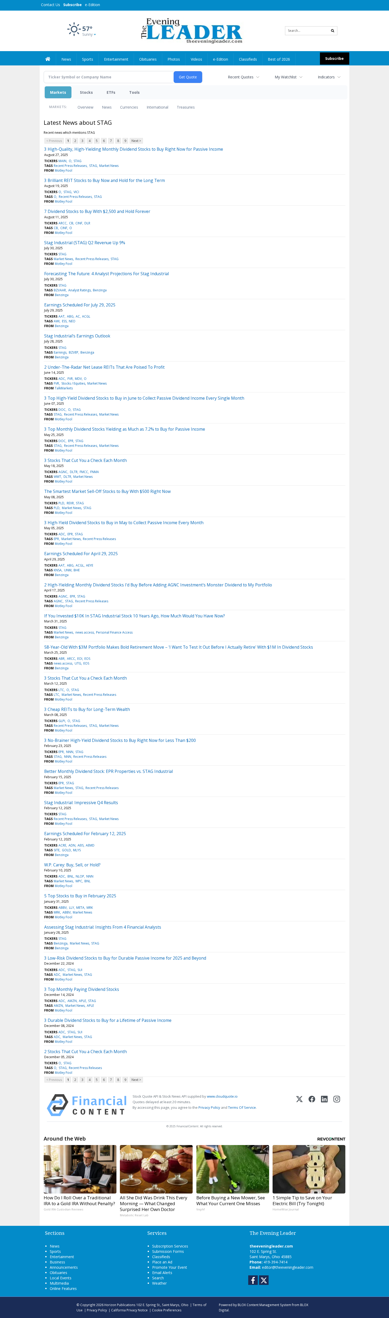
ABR (61, 658)
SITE (57, 850)
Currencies (129, 107)
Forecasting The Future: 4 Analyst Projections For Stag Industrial (106, 274)
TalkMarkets (64, 388)
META (80, 907)
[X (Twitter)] (299, 1105)
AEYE (89, 565)
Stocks (86, 92)
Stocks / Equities (73, 383)
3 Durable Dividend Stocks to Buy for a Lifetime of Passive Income (107, 1020)
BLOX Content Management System (264, 1305)
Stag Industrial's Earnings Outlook (77, 336)
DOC (62, 409)
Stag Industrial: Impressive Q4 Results (81, 802)
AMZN (72, 1001)
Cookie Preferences (167, 1310)
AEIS (81, 845)
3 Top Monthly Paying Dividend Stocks (81, 989)
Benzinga (100, 290)
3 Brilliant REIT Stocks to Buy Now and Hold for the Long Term (104, 180)
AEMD (90, 845)
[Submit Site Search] (332, 31)
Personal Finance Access (114, 632)
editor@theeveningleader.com (287, 1267)
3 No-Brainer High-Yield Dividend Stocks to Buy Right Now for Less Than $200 (120, 740)
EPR (70, 441)
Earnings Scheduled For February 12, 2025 (85, 833)
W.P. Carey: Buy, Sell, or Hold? (72, 865)
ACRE (62, 845)
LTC (61, 690)
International (157, 107)
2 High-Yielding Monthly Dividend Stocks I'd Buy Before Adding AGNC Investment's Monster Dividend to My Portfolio (158, 585)
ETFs (111, 92)
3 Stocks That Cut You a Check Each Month (85, 460)
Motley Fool (63, 170)
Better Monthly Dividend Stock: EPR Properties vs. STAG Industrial (108, 771)
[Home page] (190, 30)
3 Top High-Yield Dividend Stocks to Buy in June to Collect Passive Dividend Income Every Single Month (144, 398)
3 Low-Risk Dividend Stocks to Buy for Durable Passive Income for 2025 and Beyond (125, 958)
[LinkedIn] (324, 1105)
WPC (78, 881)
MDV (78, 378)
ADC (61, 378)
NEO (72, 321)
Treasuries (186, 107)
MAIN (62, 161)
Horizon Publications (119, 1305)
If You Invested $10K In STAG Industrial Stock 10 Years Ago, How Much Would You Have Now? (134, 616)
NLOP (80, 876)
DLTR (74, 472)
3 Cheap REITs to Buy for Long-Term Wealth (87, 709)
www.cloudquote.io (222, 1096)
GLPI (61, 721)
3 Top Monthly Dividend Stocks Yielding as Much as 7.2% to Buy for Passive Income (124, 429)
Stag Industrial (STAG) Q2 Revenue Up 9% (84, 243)
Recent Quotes (241, 76)
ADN (72, 845)
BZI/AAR (60, 290)
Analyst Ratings (79, 290)
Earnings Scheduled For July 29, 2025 (79, 305)
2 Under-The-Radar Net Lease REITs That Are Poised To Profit (104, 367)
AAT (61, 316)
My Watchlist (286, 76)
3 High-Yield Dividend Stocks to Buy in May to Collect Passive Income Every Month (123, 523)
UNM (67, 570)
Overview (85, 107)
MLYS (77, 850)
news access (84, 632)
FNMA (94, 472)
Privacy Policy (209, 1107)
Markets (58, 92)
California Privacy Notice (129, 1310)
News (107, 107)
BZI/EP (73, 352)
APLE (82, 1001)
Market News (109, 165)
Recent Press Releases (70, 165)
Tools (134, 92)
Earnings (60, 352)
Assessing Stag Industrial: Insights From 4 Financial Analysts (102, 927)
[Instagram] (336, 1105)
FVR (70, 378)
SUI (80, 970)
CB (71, 223)
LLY (71, 907)
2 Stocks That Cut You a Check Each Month (85, 1051)
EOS (87, 658)
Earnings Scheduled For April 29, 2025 (81, 553)
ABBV (62, 907)
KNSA (58, 570)
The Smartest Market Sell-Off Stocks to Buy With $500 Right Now (107, 491)
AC (78, 316)
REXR (70, 503)
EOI (79, 658)
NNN (69, 752)
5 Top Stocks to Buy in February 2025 (80, 896)
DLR (87, 223)
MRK (90, 907)
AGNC (62, 472)
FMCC (84, 472)
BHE (77, 570)
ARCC (62, 223)
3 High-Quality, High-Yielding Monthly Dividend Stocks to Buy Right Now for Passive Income (133, 149)
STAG (78, 161)
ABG (70, 316)
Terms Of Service (242, 1107)
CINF (78, 223)
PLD (61, 503)
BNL (70, 876)
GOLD (66, 850)
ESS (64, 321)
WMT (57, 476)
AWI (57, 321)
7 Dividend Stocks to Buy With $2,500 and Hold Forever (97, 211)
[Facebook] (311, 1105)
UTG (78, 663)
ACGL (86, 316)
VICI (76, 192)
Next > (136, 141)
